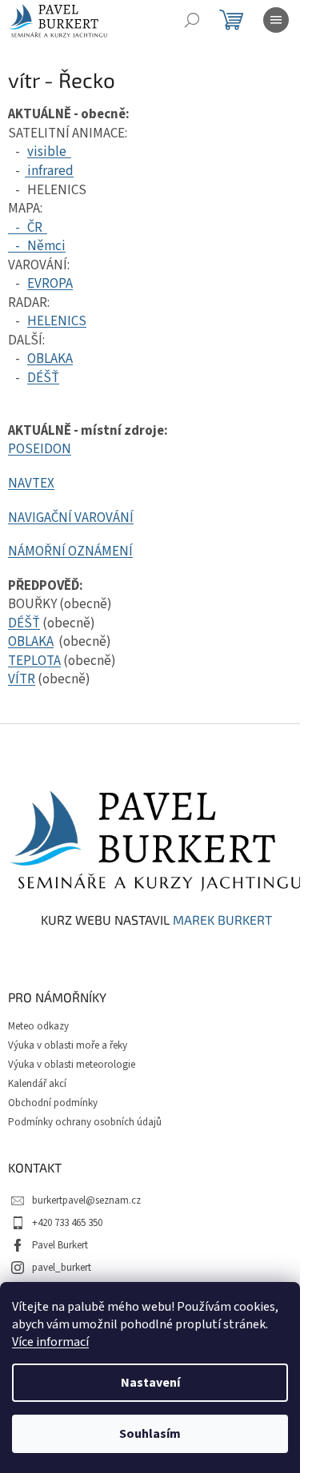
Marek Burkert (222, 920)
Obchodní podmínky (53, 1103)
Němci (46, 246)
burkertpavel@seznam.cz (86, 1200)
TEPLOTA (34, 661)
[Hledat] (192, 20)
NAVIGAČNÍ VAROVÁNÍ (71, 517)
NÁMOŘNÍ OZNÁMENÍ (70, 551)
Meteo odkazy (38, 1026)
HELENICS (56, 321)
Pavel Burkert (60, 1245)
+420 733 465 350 (67, 1223)
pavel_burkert (61, 1267)
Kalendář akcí (37, 1084)
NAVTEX (31, 483)
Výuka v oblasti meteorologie (71, 1064)
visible (49, 151)
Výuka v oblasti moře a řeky (67, 1045)
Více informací (50, 1342)
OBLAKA (50, 358)
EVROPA (50, 283)
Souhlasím (150, 1434)
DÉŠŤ (43, 378)
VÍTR (21, 679)
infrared (49, 171)
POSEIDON (39, 449)
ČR (34, 227)
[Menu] (276, 20)
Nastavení (150, 1382)
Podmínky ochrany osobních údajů (85, 1122)
